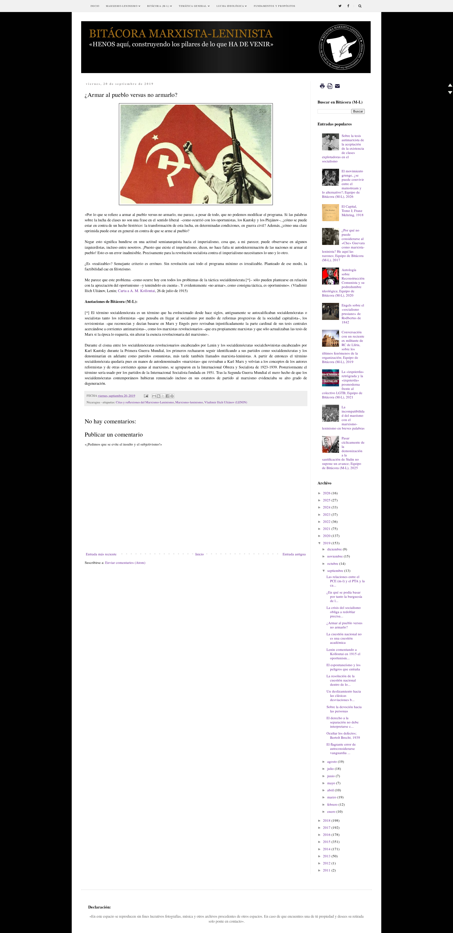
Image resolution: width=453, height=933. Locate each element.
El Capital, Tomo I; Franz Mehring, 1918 (353, 210)
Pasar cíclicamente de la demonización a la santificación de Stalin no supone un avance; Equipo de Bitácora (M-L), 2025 (343, 453)
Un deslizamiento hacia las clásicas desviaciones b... (344, 695)
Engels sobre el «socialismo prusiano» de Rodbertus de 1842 (353, 313)
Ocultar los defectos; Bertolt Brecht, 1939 (343, 735)
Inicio (95, 6)
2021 (327, 528)
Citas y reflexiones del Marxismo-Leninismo (145, 402)
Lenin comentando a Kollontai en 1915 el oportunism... (343, 653)
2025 (327, 500)
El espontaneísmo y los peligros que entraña (344, 666)
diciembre (334, 549)
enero (331, 811)
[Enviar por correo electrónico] (154, 396)
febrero (332, 804)
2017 (327, 827)
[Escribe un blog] (158, 396)
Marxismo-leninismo (189, 402)
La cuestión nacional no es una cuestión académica (344, 638)
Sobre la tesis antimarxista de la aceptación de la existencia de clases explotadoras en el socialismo (343, 148)
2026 (327, 493)
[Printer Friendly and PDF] (330, 89)
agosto (332, 761)
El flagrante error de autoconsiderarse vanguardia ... (341, 748)
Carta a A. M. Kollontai (136, 290)
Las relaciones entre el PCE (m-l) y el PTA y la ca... (346, 580)
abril (330, 790)
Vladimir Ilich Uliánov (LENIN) (225, 402)
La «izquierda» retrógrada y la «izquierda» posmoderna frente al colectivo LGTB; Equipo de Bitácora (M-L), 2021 (343, 384)
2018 (327, 820)
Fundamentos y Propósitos (275, 6)
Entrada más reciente (101, 554)
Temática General (193, 6)
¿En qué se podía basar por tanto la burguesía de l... (344, 596)
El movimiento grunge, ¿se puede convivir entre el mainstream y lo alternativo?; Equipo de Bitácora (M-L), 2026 (343, 184)
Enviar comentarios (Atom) (125, 562)
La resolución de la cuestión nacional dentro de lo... (341, 680)
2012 (327, 863)
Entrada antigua (294, 554)
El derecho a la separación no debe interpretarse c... (343, 722)
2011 (327, 870)
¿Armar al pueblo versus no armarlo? (344, 624)
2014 (327, 848)
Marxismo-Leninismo (122, 6)
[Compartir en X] (163, 396)
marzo (331, 797)
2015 (327, 841)
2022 (327, 521)
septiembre (335, 570)
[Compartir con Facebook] (167, 396)
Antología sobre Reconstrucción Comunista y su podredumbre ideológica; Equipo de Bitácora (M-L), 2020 (343, 282)
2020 (327, 535)
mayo (331, 782)
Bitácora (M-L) (158, 6)
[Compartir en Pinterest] (172, 396)
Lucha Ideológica (231, 6)
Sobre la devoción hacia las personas (344, 708)
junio (331, 775)
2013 (327, 856)
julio (330, 768)
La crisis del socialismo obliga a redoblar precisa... (344, 611)
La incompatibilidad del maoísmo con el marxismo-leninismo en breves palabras (343, 417)
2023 (327, 514)
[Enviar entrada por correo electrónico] (145, 395)
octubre (332, 563)
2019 (327, 543)
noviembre (335, 556)
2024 (327, 507)
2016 (327, 834)
